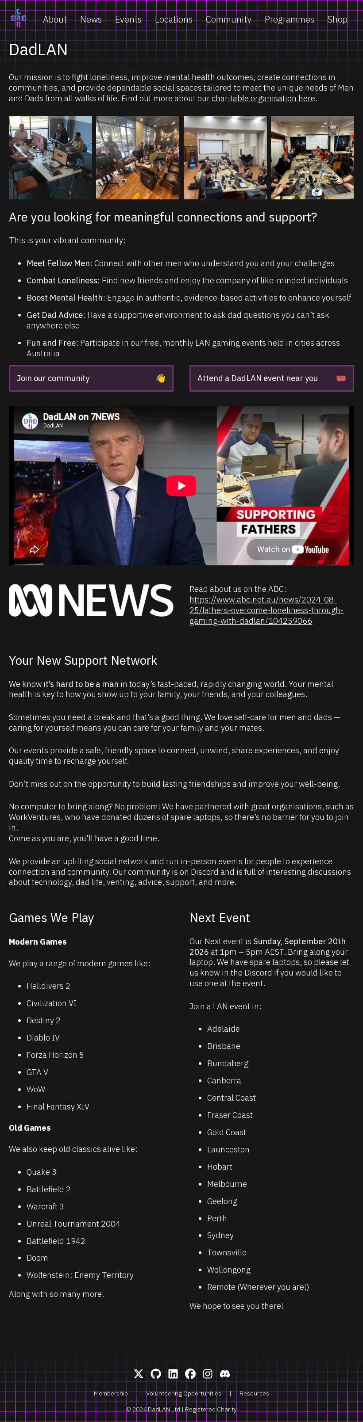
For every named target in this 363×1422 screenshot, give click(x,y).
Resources (254, 1393)
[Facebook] (190, 1375)
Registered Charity (211, 1409)
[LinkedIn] (173, 1375)
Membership (111, 1393)
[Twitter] (138, 1375)
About (55, 19)
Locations (174, 19)
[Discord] (225, 1375)
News (91, 19)
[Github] (156, 1375)
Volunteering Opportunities (183, 1393)
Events (128, 19)
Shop (338, 19)
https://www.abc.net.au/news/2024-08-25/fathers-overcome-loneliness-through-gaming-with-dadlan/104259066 (266, 610)
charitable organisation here (263, 98)
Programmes (289, 19)
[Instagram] (207, 1375)
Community (228, 19)
